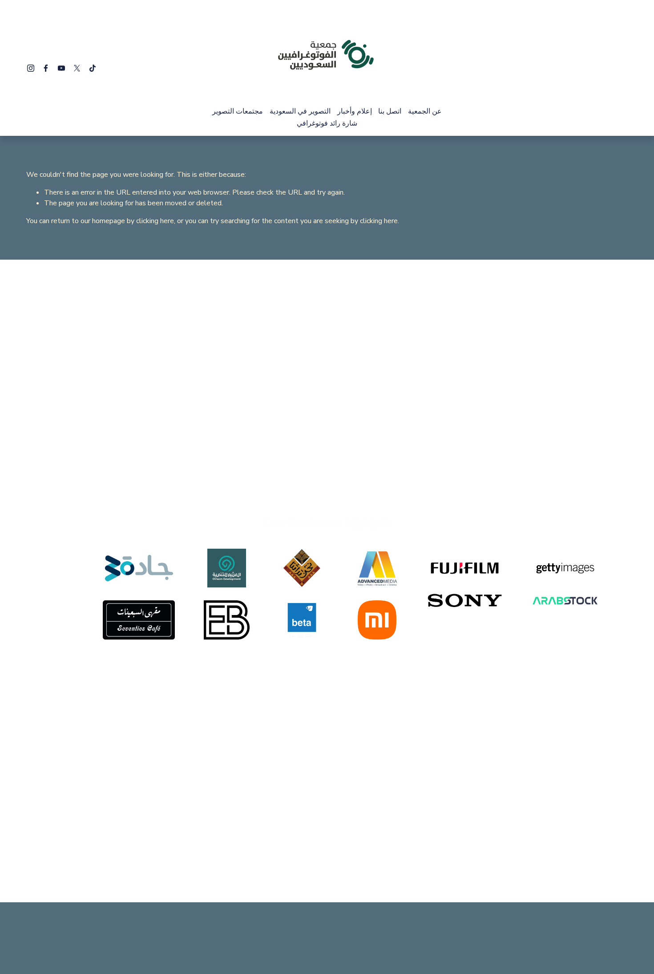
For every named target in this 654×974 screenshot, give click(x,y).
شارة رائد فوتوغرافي (327, 123)
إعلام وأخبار (354, 111)
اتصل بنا (389, 111)
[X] (77, 68)
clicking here (155, 221)
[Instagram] (30, 68)
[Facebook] (45, 68)
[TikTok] (92, 68)
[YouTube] (61, 68)
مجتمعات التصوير (237, 111)
